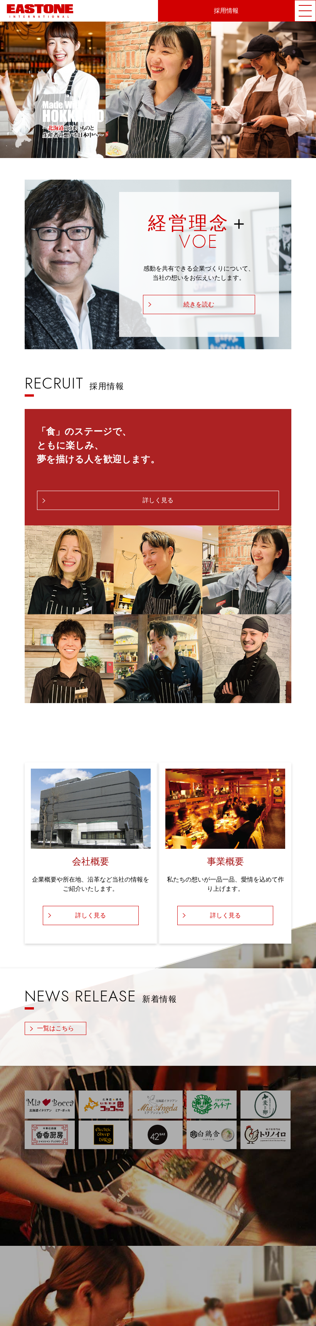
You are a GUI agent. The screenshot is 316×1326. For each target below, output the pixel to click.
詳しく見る (158, 500)
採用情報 (226, 11)
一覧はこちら (55, 1028)
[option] (158, 90)
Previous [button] (8, 90)
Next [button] (309, 90)
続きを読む (198, 304)
